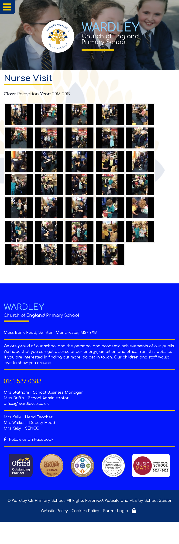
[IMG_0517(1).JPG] (140, 114)
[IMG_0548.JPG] (79, 231)
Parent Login (115, 511)
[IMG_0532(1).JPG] (140, 161)
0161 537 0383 (22, 381)
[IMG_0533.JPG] (19, 184)
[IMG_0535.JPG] (49, 184)
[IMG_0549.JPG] (110, 231)
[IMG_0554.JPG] (79, 254)
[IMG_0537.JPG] (110, 184)
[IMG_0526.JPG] (140, 137)
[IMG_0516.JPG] (110, 114)
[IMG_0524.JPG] (110, 137)
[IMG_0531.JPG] (110, 161)
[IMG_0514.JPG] (79, 114)
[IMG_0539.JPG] (19, 207)
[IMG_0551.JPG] (140, 231)
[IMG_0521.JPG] (49, 137)
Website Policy (54, 511)
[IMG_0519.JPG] (19, 137)
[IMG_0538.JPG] (140, 184)
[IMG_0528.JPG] (49, 161)
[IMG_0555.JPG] (110, 254)
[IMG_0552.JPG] (19, 254)
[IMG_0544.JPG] (140, 207)
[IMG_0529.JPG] (79, 161)
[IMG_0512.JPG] (19, 114)
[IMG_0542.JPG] (110, 207)
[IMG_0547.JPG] (49, 231)
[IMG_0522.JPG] (79, 137)
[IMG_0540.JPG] (49, 207)
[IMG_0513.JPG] (49, 114)
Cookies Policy (85, 511)
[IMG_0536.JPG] (79, 184)
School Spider (158, 501)
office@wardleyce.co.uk (26, 404)
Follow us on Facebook (31, 439)
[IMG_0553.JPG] (49, 254)
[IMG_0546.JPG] (19, 231)
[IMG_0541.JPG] (79, 207)
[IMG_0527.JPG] (19, 161)
